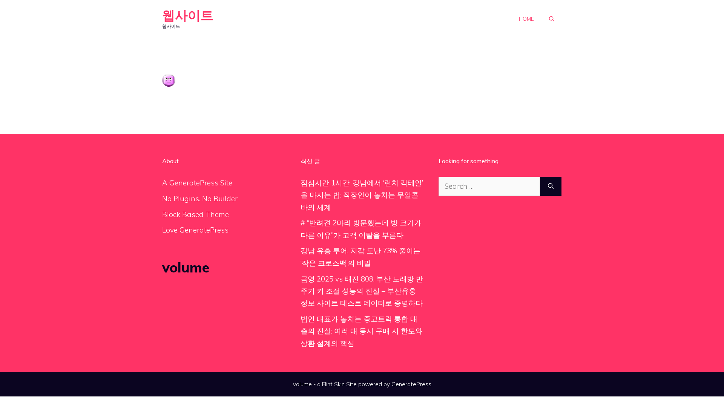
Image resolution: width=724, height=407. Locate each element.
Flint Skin (333, 384)
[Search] (550, 186)
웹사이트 (187, 15)
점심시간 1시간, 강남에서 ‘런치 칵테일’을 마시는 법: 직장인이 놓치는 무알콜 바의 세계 (362, 195)
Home (526, 18)
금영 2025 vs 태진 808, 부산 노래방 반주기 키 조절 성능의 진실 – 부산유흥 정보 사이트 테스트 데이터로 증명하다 (362, 291)
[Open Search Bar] (551, 19)
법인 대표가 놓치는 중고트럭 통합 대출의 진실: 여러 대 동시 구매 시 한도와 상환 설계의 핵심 (361, 331)
